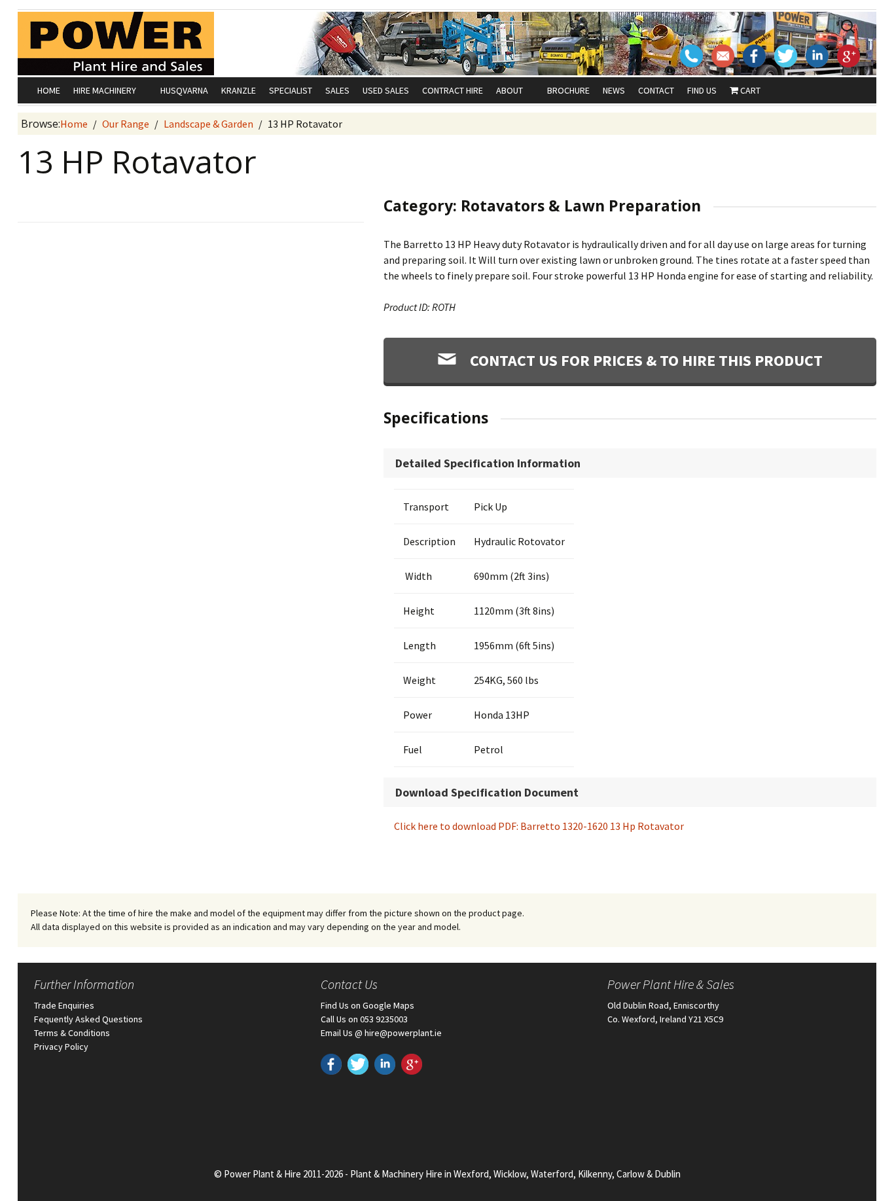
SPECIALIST (290, 90)
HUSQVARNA (184, 90)
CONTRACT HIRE (452, 90)
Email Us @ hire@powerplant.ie (381, 1033)
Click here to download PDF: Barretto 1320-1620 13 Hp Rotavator (539, 826)
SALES (337, 90)
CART (749, 90)
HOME (48, 90)
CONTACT (656, 90)
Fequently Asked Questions (88, 1019)
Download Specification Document (487, 792)
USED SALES (386, 90)
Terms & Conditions (72, 1033)
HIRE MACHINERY (104, 90)
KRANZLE (238, 90)
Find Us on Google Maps (367, 1005)
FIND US (702, 90)
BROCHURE (568, 90)
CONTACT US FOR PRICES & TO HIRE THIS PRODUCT (645, 360)
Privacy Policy (61, 1046)
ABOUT (509, 90)
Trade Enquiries (64, 1005)
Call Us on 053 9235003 (364, 1019)
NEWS (614, 90)
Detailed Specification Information (488, 463)
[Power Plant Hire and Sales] (116, 42)
